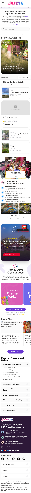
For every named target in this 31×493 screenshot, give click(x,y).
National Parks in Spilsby (9, 374)
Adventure (24, 7)
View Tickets (11, 34)
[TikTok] (13, 459)
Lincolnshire (12, 7)
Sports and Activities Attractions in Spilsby (13, 389)
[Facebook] (2, 459)
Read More (15, 24)
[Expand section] (27, 384)
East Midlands (4, 7)
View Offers (20, 34)
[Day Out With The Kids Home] (15, 3)
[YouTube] (23, 459)
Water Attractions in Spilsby (11, 395)
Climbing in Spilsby (8, 370)
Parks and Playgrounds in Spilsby (12, 377)
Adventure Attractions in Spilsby (12, 364)
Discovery (5, 470)
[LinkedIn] (8, 459)
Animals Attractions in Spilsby (11, 384)
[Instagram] (18, 459)
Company (5, 476)
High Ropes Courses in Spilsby (11, 372)
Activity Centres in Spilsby (10, 367)
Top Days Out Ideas (8, 464)
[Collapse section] (27, 364)
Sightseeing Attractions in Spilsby (12, 400)
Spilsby (18, 7)
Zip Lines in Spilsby (8, 379)
